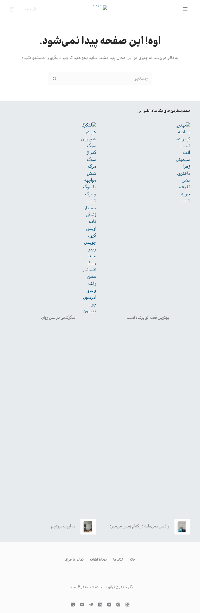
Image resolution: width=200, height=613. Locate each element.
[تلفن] (73, 604)
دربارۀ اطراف (98, 560)
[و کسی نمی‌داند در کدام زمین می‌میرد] (182, 526)
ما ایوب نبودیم (63, 527)
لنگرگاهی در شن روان (58, 318)
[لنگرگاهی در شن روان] (88, 318)
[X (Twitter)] (127, 604)
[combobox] (106, 78)
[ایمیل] (82, 604)
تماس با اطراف (74, 560)
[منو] (185, 9)
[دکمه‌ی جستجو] (54, 78)
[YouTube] (109, 604)
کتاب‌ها (118, 560)
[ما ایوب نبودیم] (88, 526)
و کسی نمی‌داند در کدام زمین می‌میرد (139, 527)
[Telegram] (91, 604)
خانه (132, 560)
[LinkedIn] (100, 604)
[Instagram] (118, 604)
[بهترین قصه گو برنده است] (182, 318)
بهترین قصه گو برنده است (148, 318)
